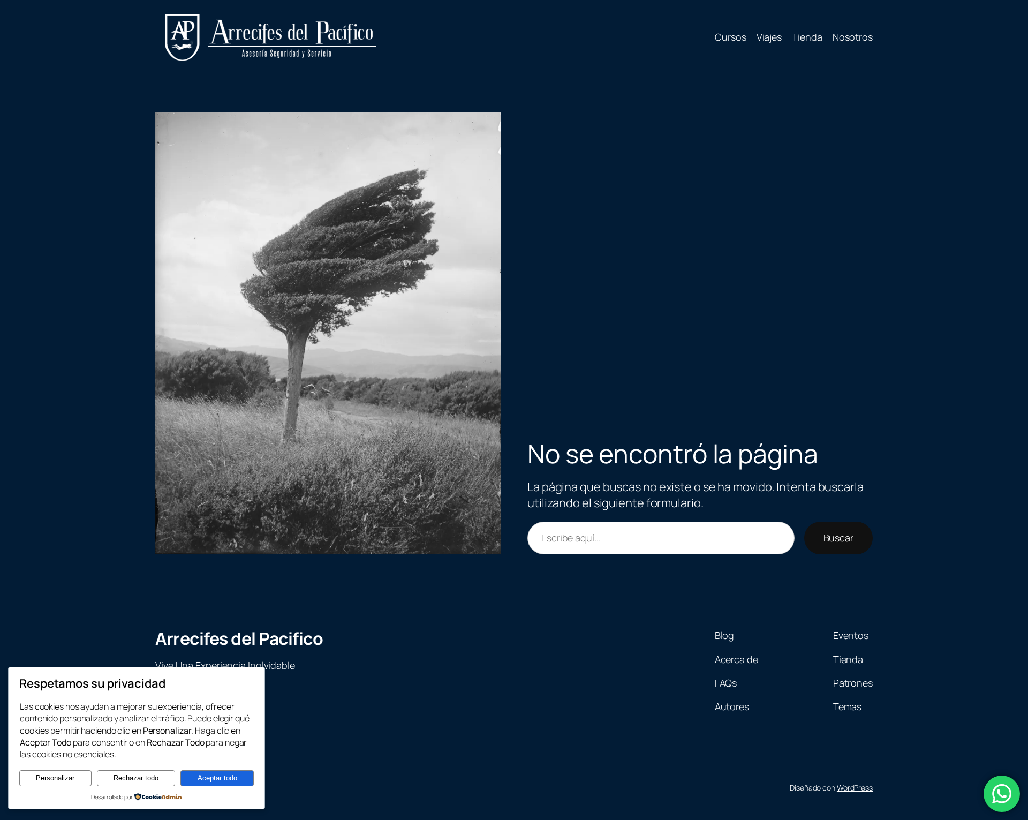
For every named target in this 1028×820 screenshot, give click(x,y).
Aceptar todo (217, 778)
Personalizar (55, 778)
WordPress (855, 788)
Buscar (838, 537)
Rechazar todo (136, 778)
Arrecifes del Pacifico (239, 638)
